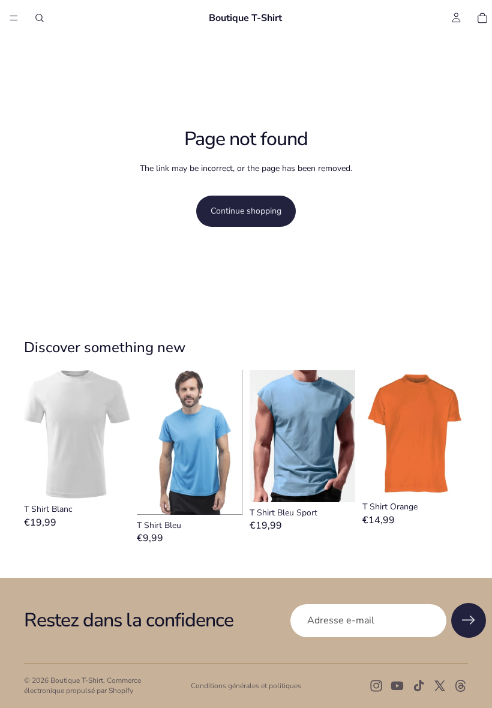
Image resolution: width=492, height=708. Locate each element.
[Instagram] (376, 686)
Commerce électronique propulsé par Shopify (82, 685)
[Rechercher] (39, 18)
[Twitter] (440, 686)
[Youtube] (397, 686)
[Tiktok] (419, 686)
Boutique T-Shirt (76, 680)
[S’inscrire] (468, 620)
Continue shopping (246, 211)
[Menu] (14, 18)
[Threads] (461, 686)
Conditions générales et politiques (246, 686)
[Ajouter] (111, 480)
